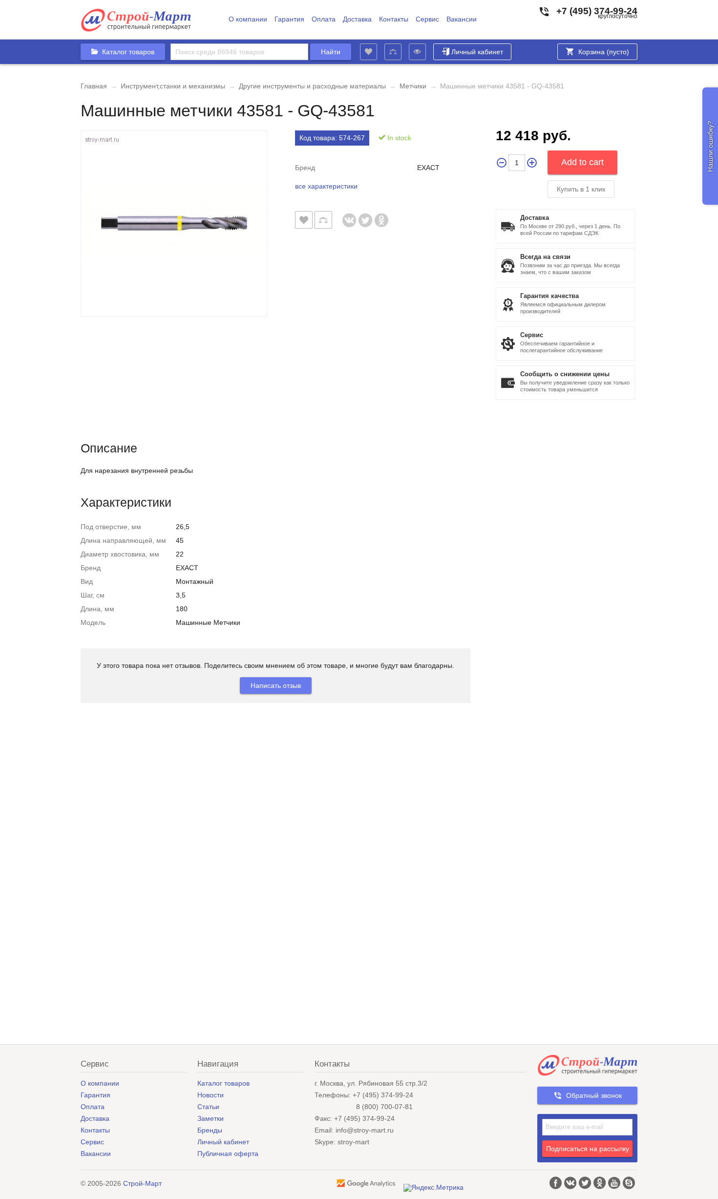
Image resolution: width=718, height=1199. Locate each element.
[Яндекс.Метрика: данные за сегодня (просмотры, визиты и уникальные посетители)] (433, 1188)
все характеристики (326, 186)
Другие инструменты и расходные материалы (312, 86)
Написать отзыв (276, 685)
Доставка (357, 19)
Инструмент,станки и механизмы (173, 86)
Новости (210, 1095)
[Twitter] (366, 215)
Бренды (209, 1130)
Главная (94, 86)
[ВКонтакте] (349, 215)
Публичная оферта (227, 1153)
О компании (248, 19)
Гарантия (289, 19)
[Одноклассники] (382, 215)
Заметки (210, 1118)
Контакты (393, 19)
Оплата (324, 19)
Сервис (427, 19)
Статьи (208, 1107)
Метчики (413, 86)
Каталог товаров (223, 1083)
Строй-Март (142, 1183)
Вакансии (461, 19)
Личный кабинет (477, 52)
